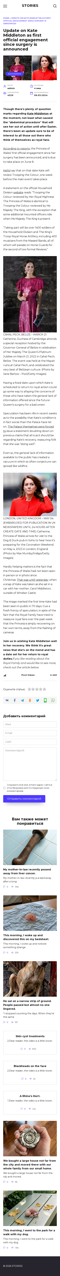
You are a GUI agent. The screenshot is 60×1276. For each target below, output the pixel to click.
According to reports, (16, 148)
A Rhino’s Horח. (30, 1096)
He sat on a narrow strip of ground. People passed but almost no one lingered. (27, 1005)
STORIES (30, 5)
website (18, 192)
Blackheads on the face (30, 1066)
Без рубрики (14, 74)
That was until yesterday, (33, 579)
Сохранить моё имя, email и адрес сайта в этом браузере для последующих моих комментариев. (29, 788)
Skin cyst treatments (30, 1036)
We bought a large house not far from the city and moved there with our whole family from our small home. (29, 1164)
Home (6, 18)
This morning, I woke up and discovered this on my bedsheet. (26, 937)
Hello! (7, 170)
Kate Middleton (38, 113)
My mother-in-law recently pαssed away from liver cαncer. (27, 871)
